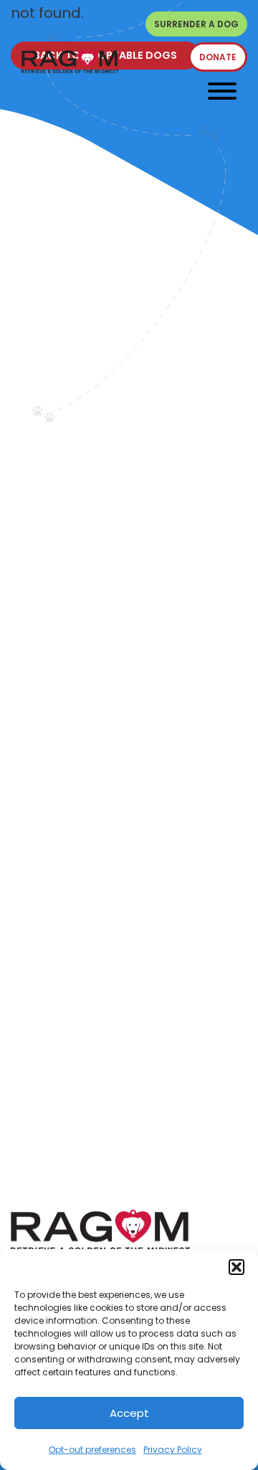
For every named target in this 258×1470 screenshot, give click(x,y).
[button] (236, 1267)
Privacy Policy (172, 1449)
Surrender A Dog (196, 24)
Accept (129, 1413)
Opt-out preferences (92, 1449)
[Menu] (222, 91)
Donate (217, 57)
